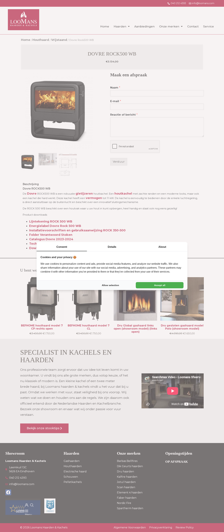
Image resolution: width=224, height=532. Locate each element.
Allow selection (110, 285)
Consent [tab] (61, 246)
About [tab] (162, 246)
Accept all (159, 285)
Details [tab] (112, 246)
